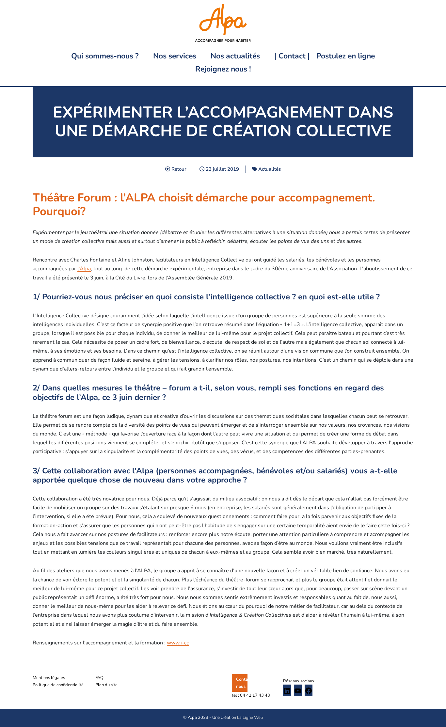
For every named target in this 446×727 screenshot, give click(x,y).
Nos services (174, 56)
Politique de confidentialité (58, 685)
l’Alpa (84, 268)
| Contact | (292, 56)
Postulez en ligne (345, 56)
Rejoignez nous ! (223, 69)
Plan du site (106, 685)
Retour (178, 169)
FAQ (99, 678)
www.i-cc (178, 642)
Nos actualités (235, 56)
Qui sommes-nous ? (105, 56)
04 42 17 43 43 (255, 695)
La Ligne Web (250, 717)
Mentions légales (49, 678)
